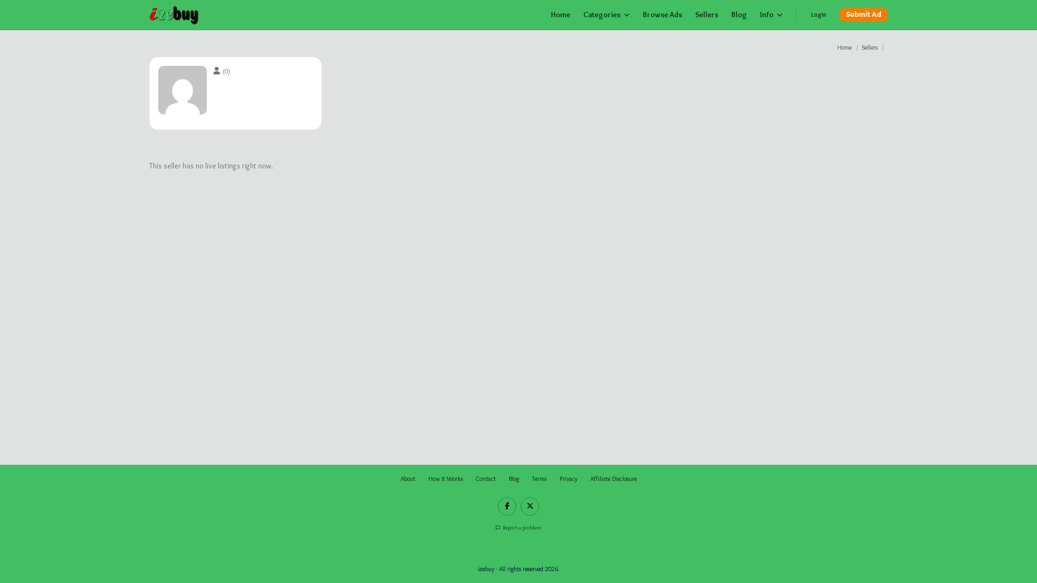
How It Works (445, 479)
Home (560, 14)
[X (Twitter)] (530, 506)
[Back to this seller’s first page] (218, 71)
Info (766, 14)
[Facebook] (507, 506)
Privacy (568, 479)
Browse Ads (662, 14)
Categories (602, 14)
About (408, 479)
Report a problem (522, 527)
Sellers (706, 14)
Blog (739, 14)
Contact (486, 479)
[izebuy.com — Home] (174, 15)
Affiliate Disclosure (613, 479)
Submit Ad (863, 14)
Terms (539, 479)
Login (818, 14)
